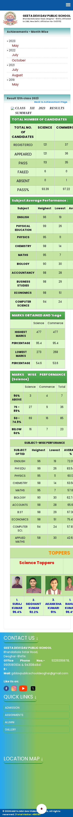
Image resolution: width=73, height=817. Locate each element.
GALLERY (10, 729)
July (15, 55)
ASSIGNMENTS (14, 715)
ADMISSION (12, 708)
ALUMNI (9, 722)
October (19, 60)
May (15, 45)
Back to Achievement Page (50, 102)
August (17, 75)
